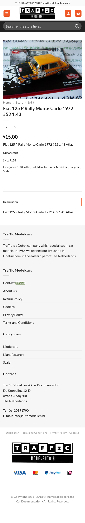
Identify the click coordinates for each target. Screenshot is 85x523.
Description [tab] (10, 202)
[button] (7, 13)
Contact (9, 283)
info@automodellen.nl (29, 416)
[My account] (68, 13)
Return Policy (12, 299)
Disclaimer (12, 432)
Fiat (34, 167)
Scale (19, 102)
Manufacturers (46, 167)
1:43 (31, 102)
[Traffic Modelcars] (37, 13)
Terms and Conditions (18, 322)
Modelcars (62, 167)
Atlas (27, 167)
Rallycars (75, 167)
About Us (10, 291)
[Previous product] (15, 127)
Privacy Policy (13, 315)
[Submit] (77, 26)
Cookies (9, 307)
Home (7, 102)
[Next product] (7, 127)
